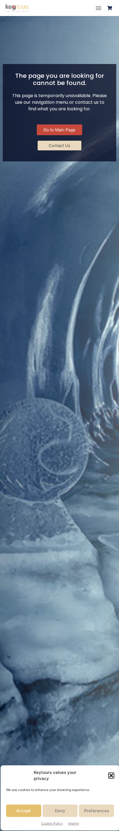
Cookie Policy (52, 823)
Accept (23, 810)
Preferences (96, 810)
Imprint (73, 823)
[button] (111, 775)
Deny (60, 810)
